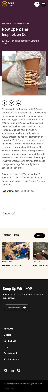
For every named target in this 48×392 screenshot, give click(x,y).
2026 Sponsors (11, 359)
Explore (7, 335)
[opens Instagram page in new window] (18, 370)
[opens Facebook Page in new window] (5, 370)
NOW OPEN (9, 214)
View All (39, 236)
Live (6, 347)
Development (10, 353)
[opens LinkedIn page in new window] (12, 370)
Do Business (10, 341)
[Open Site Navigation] (43, 4)
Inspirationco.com (10, 190)
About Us (8, 329)
